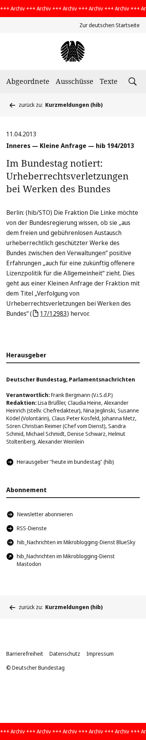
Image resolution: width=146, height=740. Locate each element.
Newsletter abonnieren (45, 514)
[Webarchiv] (73, 51)
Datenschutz (64, 653)
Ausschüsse (74, 81)
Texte (109, 81)
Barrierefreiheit (24, 653)
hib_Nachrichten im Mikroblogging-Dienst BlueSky (76, 542)
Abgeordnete (27, 81)
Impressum (100, 653)
